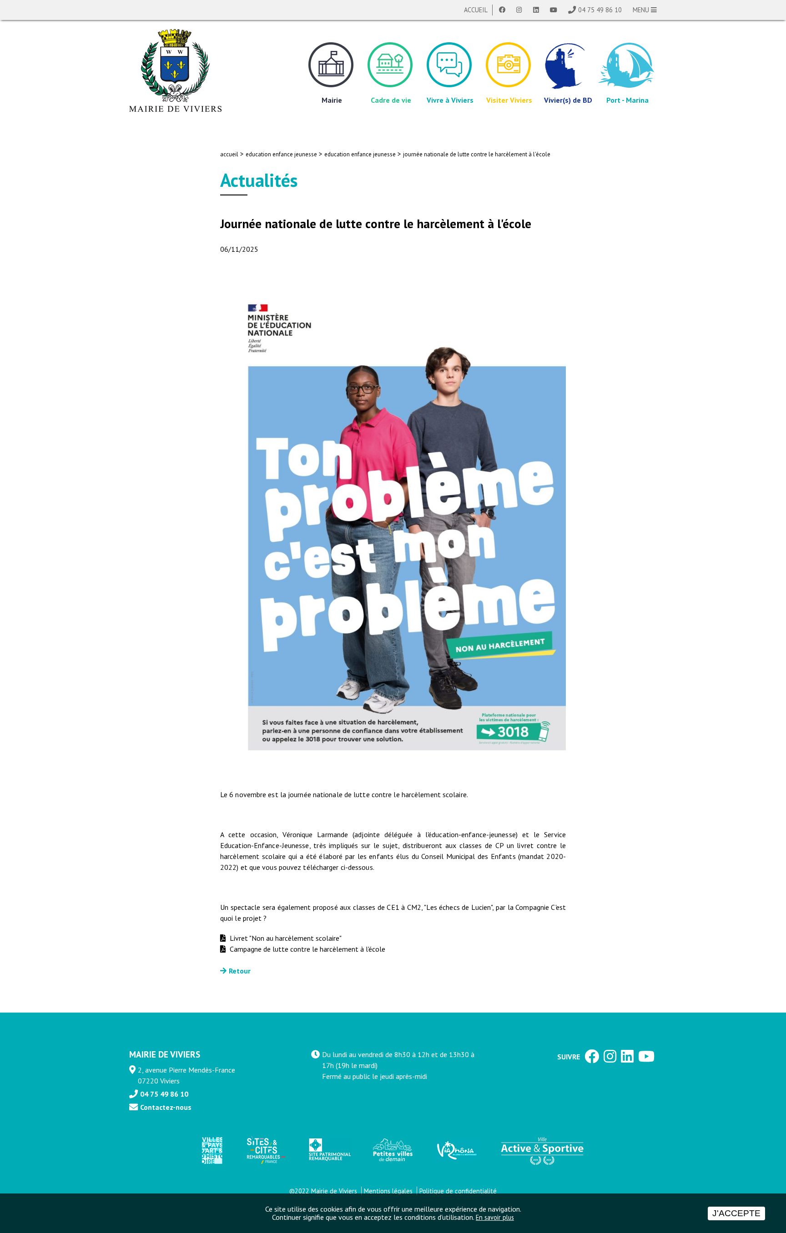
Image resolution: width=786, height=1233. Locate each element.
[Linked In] (536, 10)
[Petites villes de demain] (392, 1150)
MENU (642, 9)
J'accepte (736, 1213)
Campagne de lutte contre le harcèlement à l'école (306, 948)
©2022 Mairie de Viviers (323, 1191)
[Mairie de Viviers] (175, 70)
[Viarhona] (456, 1150)
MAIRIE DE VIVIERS (164, 1054)
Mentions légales (388, 1191)
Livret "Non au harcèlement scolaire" (285, 938)
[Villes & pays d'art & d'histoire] (211, 1150)
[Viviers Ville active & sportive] (542, 1150)
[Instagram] (519, 10)
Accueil (476, 9)
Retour (240, 970)
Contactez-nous (165, 1107)
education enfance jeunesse (281, 154)
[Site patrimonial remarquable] (329, 1150)
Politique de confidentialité (458, 1191)
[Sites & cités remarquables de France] (265, 1150)
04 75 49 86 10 (600, 9)
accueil (229, 154)
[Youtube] (553, 10)
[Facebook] (502, 10)
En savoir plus (495, 1217)
